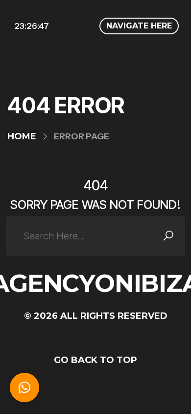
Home (21, 136)
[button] (24, 387)
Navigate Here (139, 25)
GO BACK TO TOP (95, 360)
